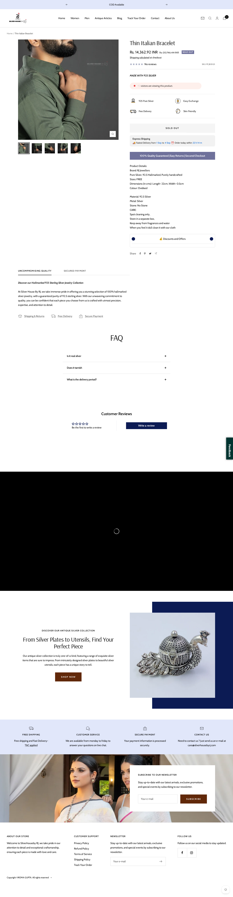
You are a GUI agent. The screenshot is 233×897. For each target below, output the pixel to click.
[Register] (160, 861)
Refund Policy (81, 848)
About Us (170, 18)
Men (87, 18)
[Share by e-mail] (156, 253)
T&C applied (31, 745)
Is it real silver (74, 356)
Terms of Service (83, 854)
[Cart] (224, 18)
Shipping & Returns (34, 316)
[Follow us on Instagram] (191, 852)
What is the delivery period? (82, 379)
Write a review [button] (146, 425)
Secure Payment (94, 316)
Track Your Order (136, 18)
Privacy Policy (81, 843)
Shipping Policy (82, 859)
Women (75, 18)
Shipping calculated (139, 57)
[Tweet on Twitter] (150, 253)
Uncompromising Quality (35, 270)
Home (61, 18)
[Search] (210, 18)
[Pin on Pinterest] (145, 253)
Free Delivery (65, 316)
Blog (119, 18)
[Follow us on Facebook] (182, 852)
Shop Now (68, 676)
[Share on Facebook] (140, 253)
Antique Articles (103, 18)
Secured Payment (75, 270)
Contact (155, 18)
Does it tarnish (74, 367)
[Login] (217, 18)
